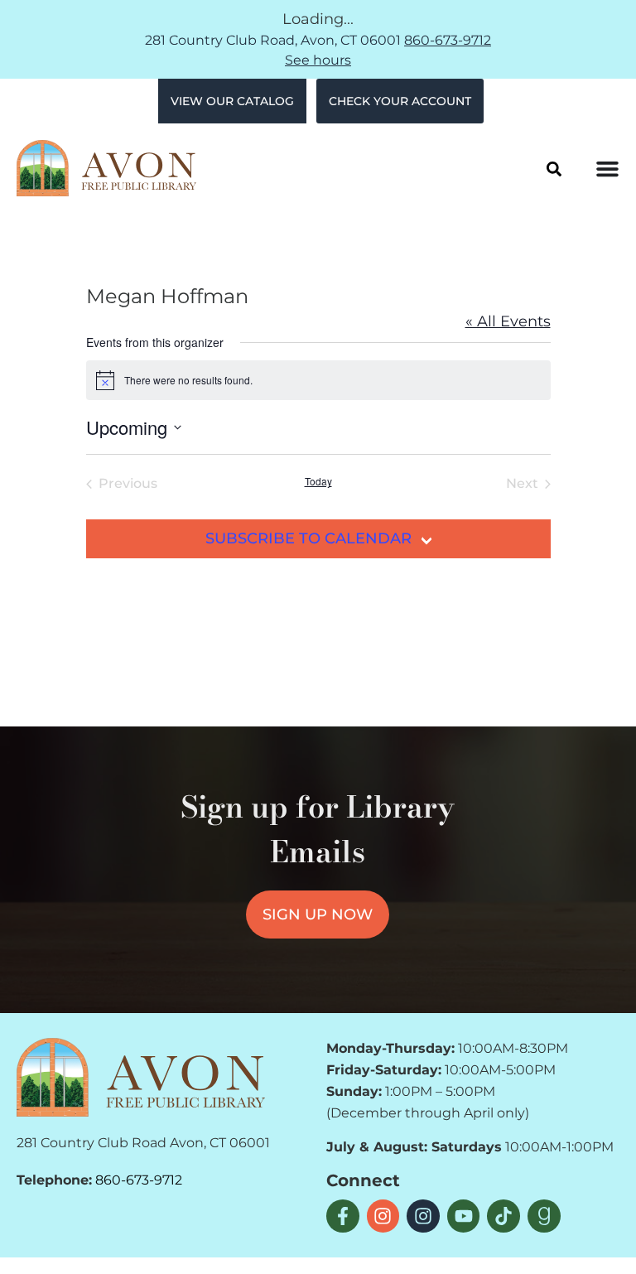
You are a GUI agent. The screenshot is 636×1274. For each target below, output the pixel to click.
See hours (318, 60)
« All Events (508, 321)
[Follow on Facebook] (342, 1216)
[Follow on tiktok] (503, 1216)
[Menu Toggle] (607, 169)
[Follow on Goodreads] (544, 1216)
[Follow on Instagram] (383, 1216)
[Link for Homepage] (141, 1077)
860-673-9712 (447, 40)
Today (318, 481)
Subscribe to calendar (308, 538)
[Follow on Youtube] (463, 1216)
